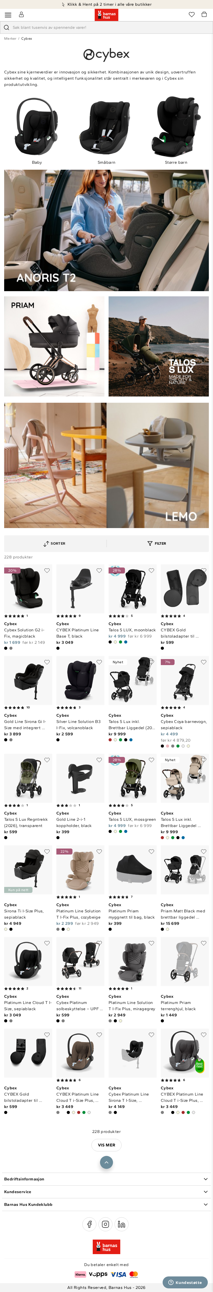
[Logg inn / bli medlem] (21, 14)
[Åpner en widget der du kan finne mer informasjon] (185, 1282)
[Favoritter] (191, 14)
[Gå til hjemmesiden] (106, 15)
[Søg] (6, 27)
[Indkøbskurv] (205, 15)
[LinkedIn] (122, 1224)
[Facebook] (89, 1224)
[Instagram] (105, 1224)
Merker (10, 38)
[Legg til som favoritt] (47, 570)
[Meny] (8, 15)
